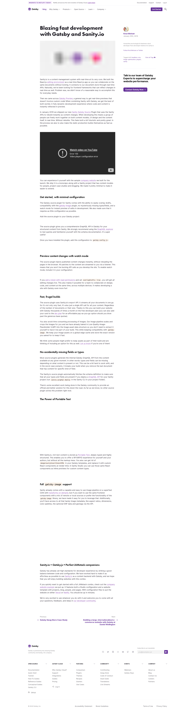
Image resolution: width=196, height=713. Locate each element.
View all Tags (149, 57)
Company (100, 9)
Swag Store (104, 673)
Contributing (104, 670)
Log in (165, 3)
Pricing (54, 681)
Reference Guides (34, 681)
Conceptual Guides (35, 684)
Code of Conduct (106, 676)
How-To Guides (33, 679)
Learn (90, 9)
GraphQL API (94, 377)
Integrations (56, 676)
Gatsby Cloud (57, 664)
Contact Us (152, 676)
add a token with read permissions (60, 280)
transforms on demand (58, 493)
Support (151, 3)
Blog (150, 673)
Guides (54, 679)
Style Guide (104, 679)
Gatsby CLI (32, 687)
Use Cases (80, 684)
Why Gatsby (53, 9)
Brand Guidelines (102, 706)
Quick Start (32, 673)
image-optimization (129, 59)
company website (88, 180)
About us (151, 670)
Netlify (66, 592)
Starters (79, 681)
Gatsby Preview (66, 98)
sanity (125, 61)
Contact (158, 3)
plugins (138, 59)
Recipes (79, 679)
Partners (151, 681)
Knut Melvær (129, 33)
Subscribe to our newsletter (146, 648)
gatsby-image (65, 205)
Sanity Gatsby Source (81, 112)
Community (104, 664)
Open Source (79, 9)
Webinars (127, 670)
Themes (79, 676)
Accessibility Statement (83, 706)
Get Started (156, 9)
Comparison (80, 670)
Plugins (79, 673)
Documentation (142, 3)
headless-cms (136, 57)
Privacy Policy (162, 706)
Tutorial (31, 676)
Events (127, 664)
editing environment (55, 82)
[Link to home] (33, 9)
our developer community (85, 601)
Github (33, 692)
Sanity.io (68, 576)
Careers (151, 679)
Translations (104, 681)
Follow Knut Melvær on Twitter (133, 50)
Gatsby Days (129, 673)
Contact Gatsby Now (134, 89)
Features (79, 664)
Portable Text (84, 455)
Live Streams (105, 684)
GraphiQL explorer (105, 229)
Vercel (58, 592)
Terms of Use (148, 706)
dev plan (58, 313)
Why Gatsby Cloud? (59, 670)
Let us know (85, 343)
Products (66, 9)
